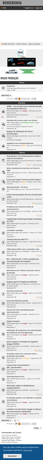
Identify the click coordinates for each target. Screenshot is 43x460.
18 (38, 165)
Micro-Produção (9, 78)
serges (24, 111)
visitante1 (25, 390)
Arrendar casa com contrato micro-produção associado (22, 355)
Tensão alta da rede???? (17, 239)
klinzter (24, 136)
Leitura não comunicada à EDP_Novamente (18, 366)
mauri (24, 173)
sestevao (25, 232)
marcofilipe (26, 211)
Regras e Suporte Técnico (24, 126)
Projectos (11, 86)
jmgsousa (25, 284)
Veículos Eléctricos (21, 115)
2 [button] (21, 99)
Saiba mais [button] (27, 450)
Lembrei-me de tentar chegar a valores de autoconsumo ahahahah (24, 410)
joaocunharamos (28, 161)
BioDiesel (18, 140)
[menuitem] (3, 8)
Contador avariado (15, 230)
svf (23, 189)
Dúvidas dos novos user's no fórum (22, 120)
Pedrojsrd (25, 358)
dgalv (24, 223)
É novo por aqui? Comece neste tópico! (24, 179)
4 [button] (26, 99)
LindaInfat (25, 346)
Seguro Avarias (13, 321)
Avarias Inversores (15, 291)
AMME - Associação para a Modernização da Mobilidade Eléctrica (24, 107)
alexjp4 (24, 314)
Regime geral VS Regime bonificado (22, 282)
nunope (25, 263)
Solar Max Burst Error (15, 376)
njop (23, 379)
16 (34, 165)
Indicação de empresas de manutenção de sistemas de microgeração (24, 331)
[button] (16, 98)
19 (41, 165)
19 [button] (32, 99)
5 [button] (28, 99)
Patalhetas (26, 251)
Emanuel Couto (28, 122)
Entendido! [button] (12, 456)
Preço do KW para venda (17, 301)
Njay (23, 145)
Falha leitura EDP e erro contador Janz (23, 249)
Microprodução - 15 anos (17, 187)
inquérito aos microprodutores (20, 143)
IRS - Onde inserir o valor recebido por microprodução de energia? (23, 260)
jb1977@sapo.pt (27, 199)
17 (36, 165)
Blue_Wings (26, 303)
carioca (25, 242)
